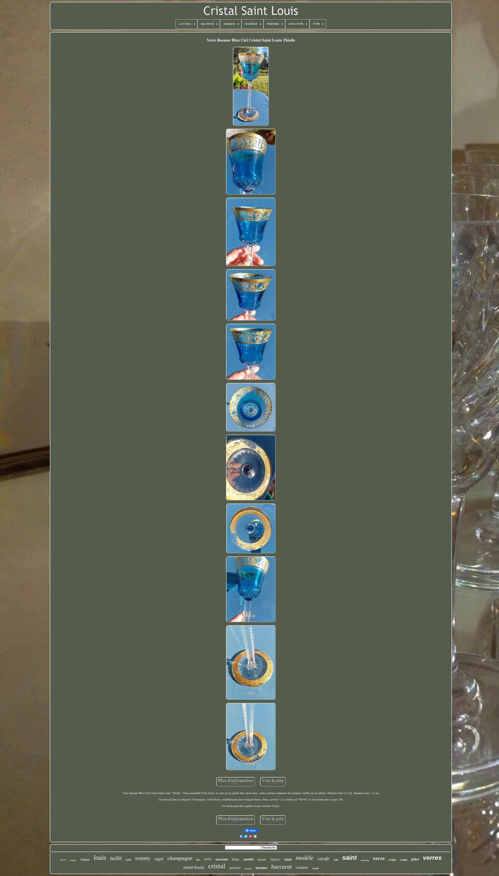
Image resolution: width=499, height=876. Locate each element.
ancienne (221, 859)
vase (335, 859)
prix (207, 858)
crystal (315, 868)
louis (100, 857)
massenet (365, 860)
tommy (142, 858)
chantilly (248, 868)
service (235, 867)
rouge (392, 859)
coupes (73, 860)
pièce (415, 859)
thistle (288, 859)
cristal (216, 866)
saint (349, 857)
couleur (302, 867)
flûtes (85, 859)
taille (128, 859)
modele (248, 859)
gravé (63, 859)
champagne (179, 858)
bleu (198, 859)
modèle (304, 857)
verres (432, 857)
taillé (116, 858)
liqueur (275, 859)
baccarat (281, 866)
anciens (261, 868)
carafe (323, 858)
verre (379, 858)
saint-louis (193, 867)
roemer (262, 859)
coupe (403, 859)
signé (159, 858)
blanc (236, 859)
